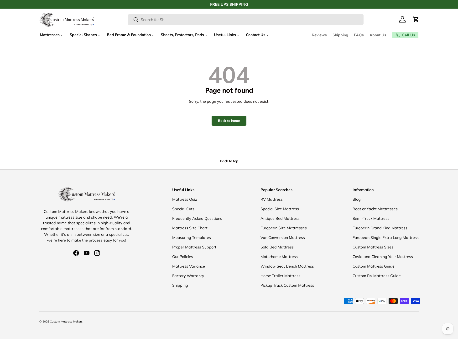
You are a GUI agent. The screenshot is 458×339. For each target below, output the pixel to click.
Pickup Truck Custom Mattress (287, 285)
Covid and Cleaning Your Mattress (383, 256)
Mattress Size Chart (190, 228)
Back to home (229, 120)
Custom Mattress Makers (66, 321)
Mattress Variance (188, 266)
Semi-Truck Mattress (371, 218)
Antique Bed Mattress (280, 218)
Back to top (229, 161)
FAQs (359, 35)
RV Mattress (271, 199)
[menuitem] (51, 35)
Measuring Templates (191, 237)
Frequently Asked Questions (197, 218)
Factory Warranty (188, 275)
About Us (378, 35)
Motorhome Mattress (279, 256)
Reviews (319, 35)
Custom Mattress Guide (374, 266)
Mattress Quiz (184, 199)
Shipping (340, 35)
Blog (357, 199)
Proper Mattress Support (194, 247)
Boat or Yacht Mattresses (375, 208)
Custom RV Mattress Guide (377, 275)
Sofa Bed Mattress (277, 247)
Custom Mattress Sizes (373, 247)
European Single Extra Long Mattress (386, 237)
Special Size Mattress (279, 208)
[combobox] (246, 19)
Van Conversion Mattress (282, 237)
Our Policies (182, 256)
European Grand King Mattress (380, 228)
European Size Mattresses (283, 228)
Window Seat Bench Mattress (287, 266)
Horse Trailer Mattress (280, 275)
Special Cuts (183, 208)
